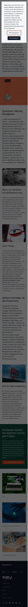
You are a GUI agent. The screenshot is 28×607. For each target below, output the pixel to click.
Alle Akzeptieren (14, 38)
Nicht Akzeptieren (14, 33)
